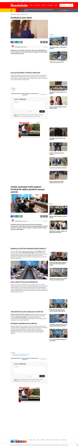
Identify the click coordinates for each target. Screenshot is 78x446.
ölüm (14, 90)
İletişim (38, 439)
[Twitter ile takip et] (45, 47)
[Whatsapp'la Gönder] (19, 42)
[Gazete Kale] (19, 5)
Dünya (31, 5)
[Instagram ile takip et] (46, 47)
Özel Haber (50, 5)
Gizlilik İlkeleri (43, 439)
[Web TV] (64, 1)
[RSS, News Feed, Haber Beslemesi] (25, 442)
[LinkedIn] (16, 42)
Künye (35, 439)
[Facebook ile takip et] (44, 47)
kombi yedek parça (63, 439)
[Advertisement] (5, 28)
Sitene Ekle (48, 439)
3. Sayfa (55, 5)
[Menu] (61, 5)
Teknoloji (43, 5)
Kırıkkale (14, 89)
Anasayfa (13, 14)
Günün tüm (63, 10)
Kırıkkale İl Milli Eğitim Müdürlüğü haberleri (20, 355)
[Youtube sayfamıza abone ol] (17, 442)
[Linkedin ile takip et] (20, 442)
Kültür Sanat (37, 5)
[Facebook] (12, 42)
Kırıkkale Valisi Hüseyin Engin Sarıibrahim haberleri (21, 354)
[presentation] (14, 10)
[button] (41, 42)
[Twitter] (14, 42)
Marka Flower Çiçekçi (55, 439)
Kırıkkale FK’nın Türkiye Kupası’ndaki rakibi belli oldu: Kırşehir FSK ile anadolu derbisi (38, 10)
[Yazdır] (21, 42)
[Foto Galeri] (66, 1)
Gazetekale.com (18, 46)
